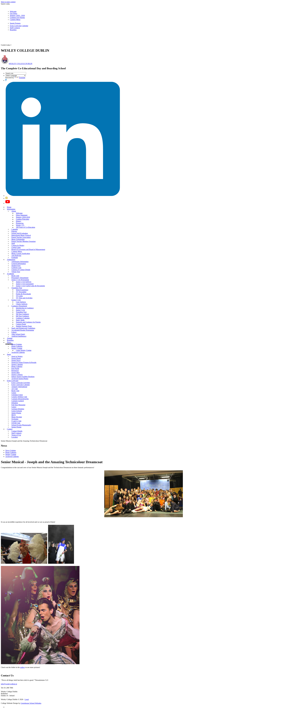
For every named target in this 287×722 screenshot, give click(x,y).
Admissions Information (19, 262)
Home (9, 207)
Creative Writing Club (19, 397)
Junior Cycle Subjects (23, 282)
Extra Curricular (12, 381)
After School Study (18, 334)
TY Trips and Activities (24, 298)
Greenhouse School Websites (31, 703)
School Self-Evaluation (19, 233)
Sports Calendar (17, 364)
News (9, 342)
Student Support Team (24, 326)
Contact (9, 429)
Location (14, 437)
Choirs (13, 393)
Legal (27, 699)
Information (11, 209)
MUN (13, 415)
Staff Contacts (15, 28)
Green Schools (16, 411)
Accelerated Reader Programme (22, 330)
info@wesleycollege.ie (9, 684)
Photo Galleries (16, 346)
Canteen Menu (15, 20)
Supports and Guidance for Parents (28, 322)
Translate (22, 78)
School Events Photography (21, 425)
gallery (22, 667)
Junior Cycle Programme (20, 280)
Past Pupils (15, 368)
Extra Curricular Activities (20, 383)
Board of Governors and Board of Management (28, 249)
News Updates (16, 344)
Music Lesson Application (20, 253)
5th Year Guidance (22, 314)
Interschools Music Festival (21, 235)
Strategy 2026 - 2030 (17, 15)
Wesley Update (16, 348)
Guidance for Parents (17, 17)
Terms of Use (16, 435)
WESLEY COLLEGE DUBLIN (20, 64)
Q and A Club (16, 421)
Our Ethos (13, 13)
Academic (10, 274)
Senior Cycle (16, 300)
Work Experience (22, 290)
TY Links (19, 296)
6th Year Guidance (22, 316)
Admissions (11, 260)
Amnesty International (19, 387)
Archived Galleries (18, 352)
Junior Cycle (20, 310)
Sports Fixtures (15, 23)
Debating (14, 403)
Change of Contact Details (20, 270)
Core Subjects (21, 302)
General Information (18, 264)
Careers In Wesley (17, 245)
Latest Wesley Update (23, 350)
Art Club (14, 389)
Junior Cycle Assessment (25, 284)
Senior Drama (16, 427)
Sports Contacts (17, 375)
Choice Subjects (21, 304)
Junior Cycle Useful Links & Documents (30, 286)
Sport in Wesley (17, 356)
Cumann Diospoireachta (20, 399)
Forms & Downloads (23, 294)
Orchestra (14, 419)
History (18, 221)
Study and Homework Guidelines (23, 328)
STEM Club (15, 423)
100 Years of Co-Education (25, 227)
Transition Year (16, 288)
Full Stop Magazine (18, 405)
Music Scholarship (18, 239)
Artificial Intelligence (18, 336)
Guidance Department (19, 306)
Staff (13, 243)
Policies (14, 231)
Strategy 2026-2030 (23, 217)
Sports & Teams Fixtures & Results (23, 362)
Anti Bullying (16, 255)
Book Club (15, 391)
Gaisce (13, 407)
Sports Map (15, 372)
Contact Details (16, 431)
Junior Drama (16, 413)
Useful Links (16, 247)
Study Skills (20, 320)
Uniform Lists (16, 268)
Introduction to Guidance (25, 308)
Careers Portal (21, 324)
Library (14, 332)
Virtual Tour (15, 272)
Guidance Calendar (23, 318)
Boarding (13, 30)
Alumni (9, 338)
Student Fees (16, 266)
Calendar (14, 229)
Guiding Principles (22, 219)
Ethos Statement (21, 215)
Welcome (13, 11)
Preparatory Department (19, 278)
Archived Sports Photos (19, 379)
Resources (15, 370)
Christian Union (17, 395)
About (13, 211)
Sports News (16, 360)
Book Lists (15, 276)
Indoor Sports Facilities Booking (22, 377)
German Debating (17, 409)
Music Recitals (16, 417)
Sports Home (16, 358)
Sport (9, 354)
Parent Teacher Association (21, 237)
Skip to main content (8, 2)
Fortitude (14, 257)
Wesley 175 (20, 225)
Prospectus (20, 223)
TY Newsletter (21, 292)
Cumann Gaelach (17, 401)
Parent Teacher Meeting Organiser (23, 241)
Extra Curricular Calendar (19, 26)
